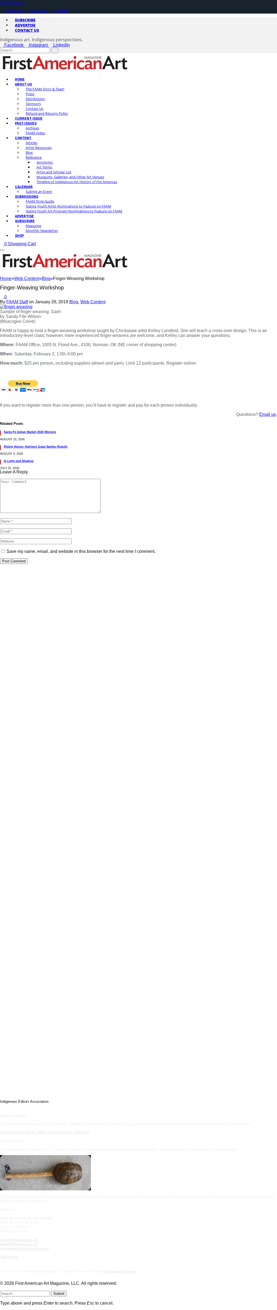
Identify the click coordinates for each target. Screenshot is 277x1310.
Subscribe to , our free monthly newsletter (44, 1132)
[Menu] (2, 250)
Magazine (33, 225)
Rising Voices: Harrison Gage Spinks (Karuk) (35, 446)
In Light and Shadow (19, 461)
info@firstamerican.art (19, 1240)
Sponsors (33, 103)
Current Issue (28, 118)
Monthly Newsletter (42, 230)
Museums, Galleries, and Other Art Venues (70, 176)
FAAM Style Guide (40, 201)
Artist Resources (39, 147)
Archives (32, 128)
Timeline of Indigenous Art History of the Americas (77, 181)
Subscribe (25, 20)
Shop (19, 236)
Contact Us (27, 30)
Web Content (92, 301)
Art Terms (44, 167)
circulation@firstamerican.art (24, 1248)
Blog (29, 152)
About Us (23, 84)
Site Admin (9, 1256)
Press (30, 93)
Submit (58, 1294)
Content (23, 138)
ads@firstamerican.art (19, 1244)
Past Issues (26, 123)
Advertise (25, 25)
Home (20, 79)
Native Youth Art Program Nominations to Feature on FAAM (74, 211)
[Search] (1, 273)
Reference (34, 157)
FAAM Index (35, 132)
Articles (31, 142)
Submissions (26, 197)
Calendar (24, 187)
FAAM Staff (17, 301)
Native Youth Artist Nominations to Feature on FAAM (68, 206)
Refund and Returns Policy (47, 113)
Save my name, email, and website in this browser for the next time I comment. (81, 551)
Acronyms (45, 162)
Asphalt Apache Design (120, 1271)
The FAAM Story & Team (45, 89)
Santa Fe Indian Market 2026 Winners (30, 432)
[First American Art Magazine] (65, 70)
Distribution (35, 98)
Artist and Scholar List (54, 172)
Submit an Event (39, 191)
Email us (267, 414)
